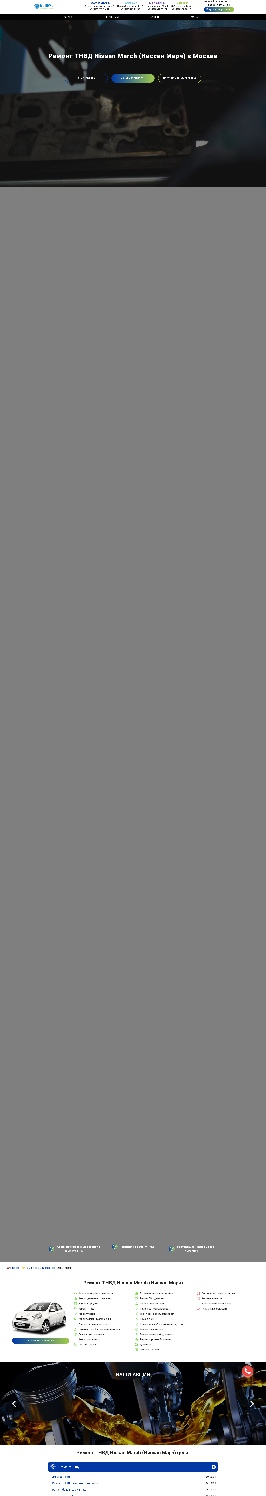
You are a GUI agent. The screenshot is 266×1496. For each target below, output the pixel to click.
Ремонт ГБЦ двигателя (152, 1298)
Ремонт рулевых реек (152, 1303)
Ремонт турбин (86, 1313)
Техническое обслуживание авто (158, 1313)
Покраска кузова (87, 1344)
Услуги (68, 17)
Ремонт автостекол (89, 1339)
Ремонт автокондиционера (155, 1308)
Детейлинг (145, 1344)
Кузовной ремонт (149, 1349)
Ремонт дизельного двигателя (95, 1298)
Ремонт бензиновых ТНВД (69, 1489)
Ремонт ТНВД (86, 1308)
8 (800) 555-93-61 (219, 4)
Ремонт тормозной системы (155, 1339)
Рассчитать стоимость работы (218, 1293)
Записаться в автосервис (41, 1340)
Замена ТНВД (61, 1476)
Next (252, 1404)
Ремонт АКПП (147, 1319)
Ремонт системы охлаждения (94, 1319)
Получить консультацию (218, 9)
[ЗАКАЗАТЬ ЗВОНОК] (247, 1371)
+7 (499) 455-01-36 (130, 9)
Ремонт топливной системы (93, 1324)
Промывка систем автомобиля (156, 1293)
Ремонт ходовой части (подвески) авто (161, 1324)
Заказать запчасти (212, 1298)
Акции (155, 17)
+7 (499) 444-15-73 (157, 9)
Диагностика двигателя (91, 1334)
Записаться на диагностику (216, 1303)
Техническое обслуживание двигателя (99, 1329)
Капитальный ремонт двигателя (95, 1293)
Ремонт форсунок (88, 1303)
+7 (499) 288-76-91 (99, 9)
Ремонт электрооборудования (157, 1334)
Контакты (196, 17)
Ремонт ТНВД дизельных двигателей (76, 1483)
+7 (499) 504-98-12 (181, 9)
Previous (14, 1404)
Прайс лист (112, 17)
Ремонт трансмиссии (151, 1329)
